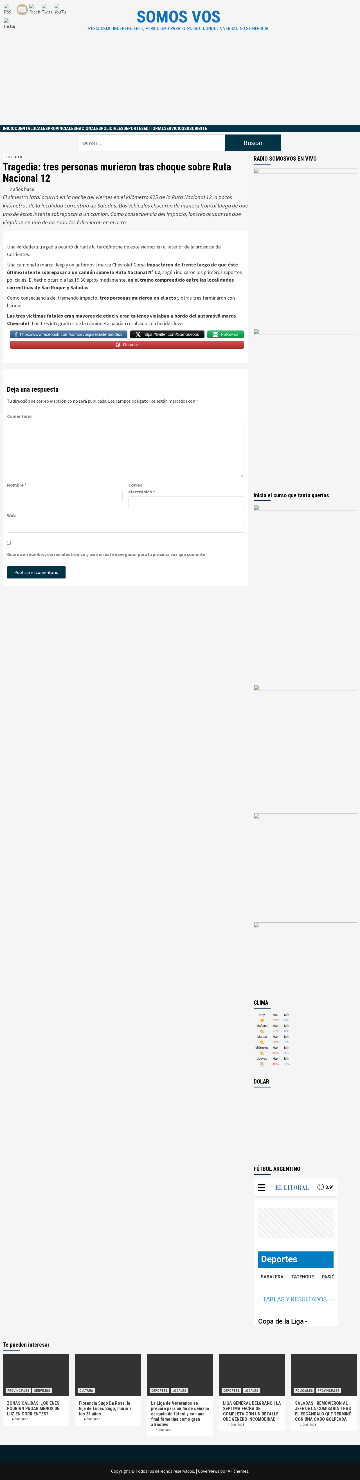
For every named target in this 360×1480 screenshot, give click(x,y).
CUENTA (22, 128)
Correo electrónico (141, 488)
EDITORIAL (154, 128)
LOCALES (39, 128)
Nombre (16, 485)
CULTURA (86, 1391)
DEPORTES (133, 128)
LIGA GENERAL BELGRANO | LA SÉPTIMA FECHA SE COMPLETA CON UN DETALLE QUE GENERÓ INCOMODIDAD (252, 1411)
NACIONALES (88, 128)
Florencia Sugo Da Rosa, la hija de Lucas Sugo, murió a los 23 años (105, 1409)
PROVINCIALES (62, 128)
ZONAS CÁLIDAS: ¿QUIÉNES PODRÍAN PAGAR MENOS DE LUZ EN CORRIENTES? (33, 1409)
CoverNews (208, 1471)
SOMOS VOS (178, 17)
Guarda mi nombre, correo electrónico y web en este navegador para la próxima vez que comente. (106, 554)
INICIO (9, 128)
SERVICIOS (174, 128)
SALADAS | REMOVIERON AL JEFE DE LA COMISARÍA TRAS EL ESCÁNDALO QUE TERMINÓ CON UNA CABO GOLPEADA (323, 1411)
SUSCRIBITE (195, 128)
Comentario (19, 416)
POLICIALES (112, 128)
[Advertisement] (180, 83)
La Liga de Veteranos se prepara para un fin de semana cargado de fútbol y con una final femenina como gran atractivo (180, 1414)
